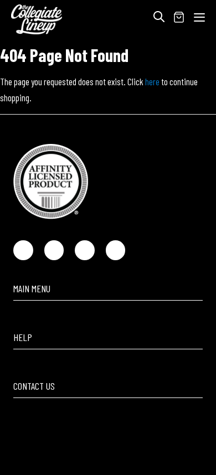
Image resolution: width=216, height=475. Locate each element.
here (152, 81)
